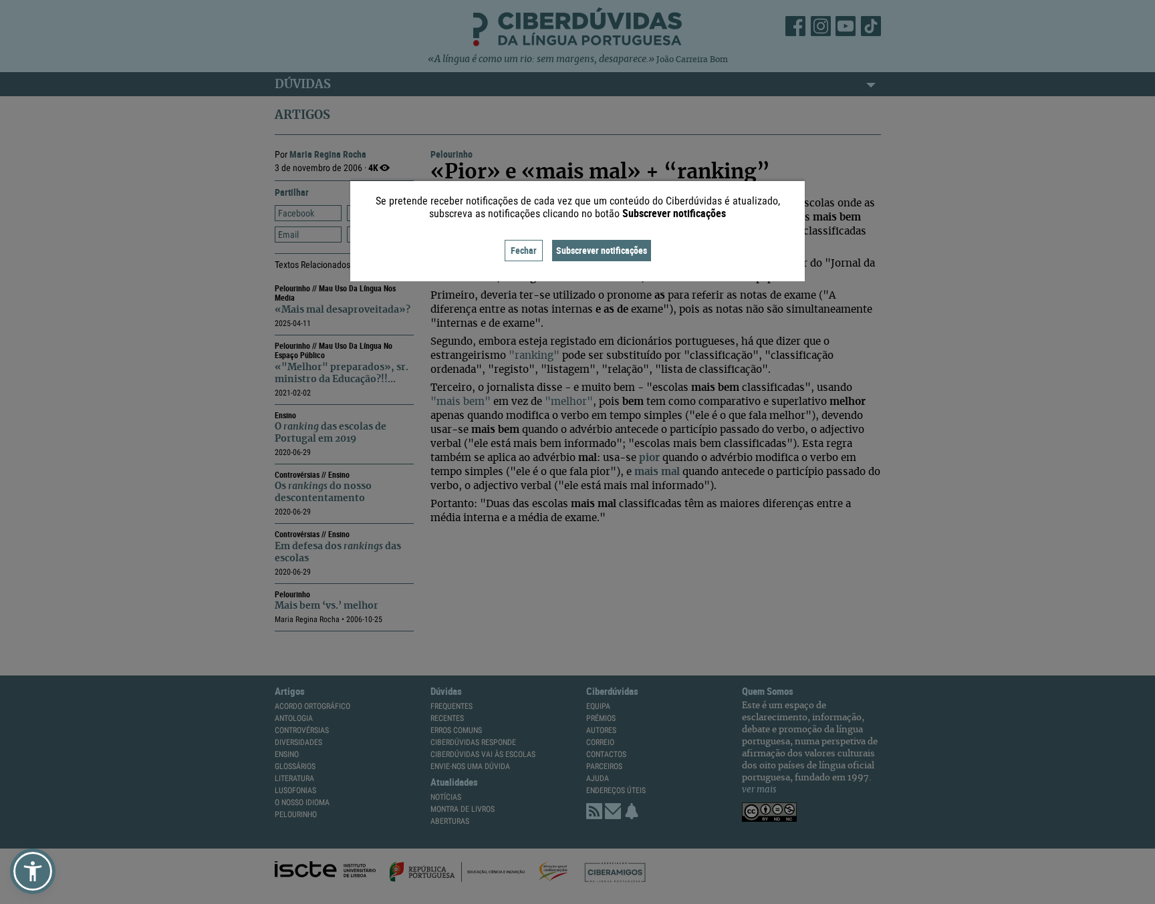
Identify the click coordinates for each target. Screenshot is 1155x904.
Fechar (524, 250)
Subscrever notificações (601, 250)
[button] (32, 871)
